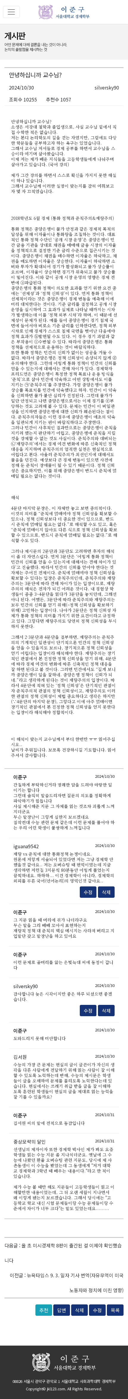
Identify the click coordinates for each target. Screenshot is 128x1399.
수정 (88, 892)
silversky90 (107, 87)
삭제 (106, 892)
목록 (115, 1310)
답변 (61, 1310)
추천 (43, 1310)
